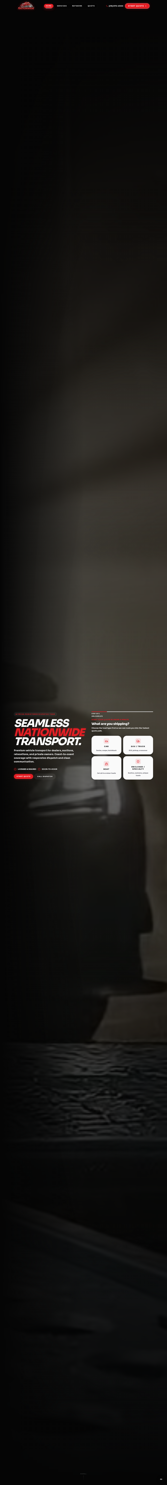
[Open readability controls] (161, 1479)
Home (49, 6)
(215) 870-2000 (116, 6)
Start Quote (23, 776)
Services (62, 6)
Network (77, 6)
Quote (91, 6)
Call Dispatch (45, 776)
